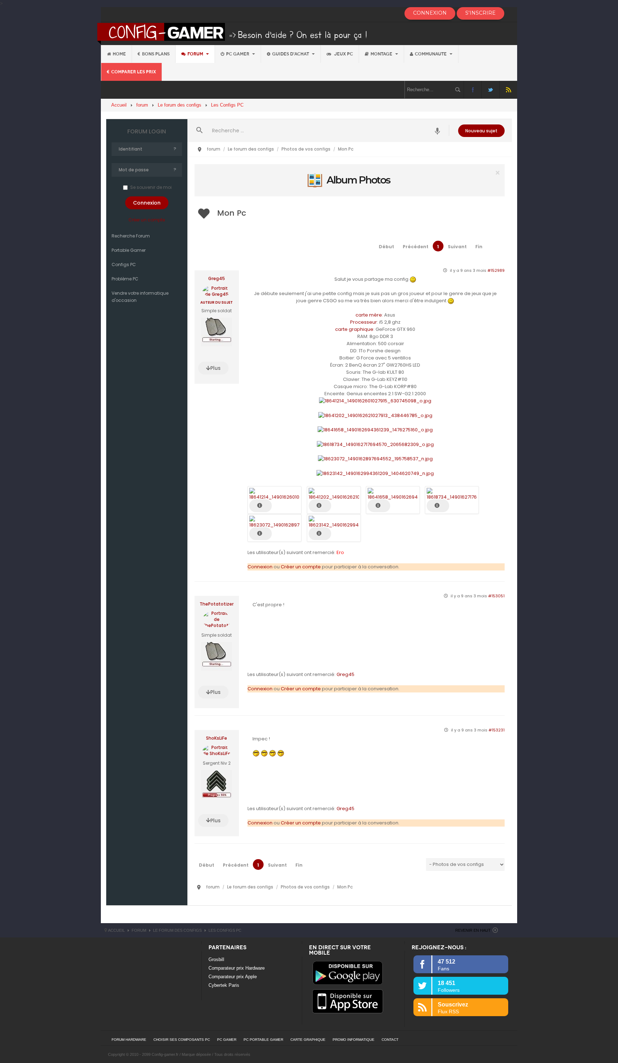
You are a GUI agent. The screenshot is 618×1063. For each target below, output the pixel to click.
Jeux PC (343, 54)
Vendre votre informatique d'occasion (140, 296)
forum (195, 54)
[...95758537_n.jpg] (375, 458)
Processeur (363, 322)
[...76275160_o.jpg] (375, 429)
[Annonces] (437, 130)
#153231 (497, 730)
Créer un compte (146, 220)
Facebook (472, 89)
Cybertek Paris (224, 985)
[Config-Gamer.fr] (232, 33)
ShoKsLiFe (216, 738)
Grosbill (216, 959)
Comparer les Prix (133, 71)
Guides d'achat (291, 54)
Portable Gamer (129, 250)
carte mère (368, 315)
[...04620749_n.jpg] (375, 473)
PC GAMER (226, 1040)
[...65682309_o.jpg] (375, 444)
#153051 (496, 596)
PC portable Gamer (263, 1040)
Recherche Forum (131, 236)
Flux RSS (508, 89)
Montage (382, 54)
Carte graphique (307, 1040)
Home (119, 54)
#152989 (496, 270)
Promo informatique (353, 1040)
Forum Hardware (129, 1040)
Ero (340, 552)
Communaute (431, 54)
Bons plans (156, 54)
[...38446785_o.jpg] (375, 415)
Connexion (260, 566)
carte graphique (354, 329)
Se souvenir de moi (151, 187)
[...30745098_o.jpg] (375, 400)
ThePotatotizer (217, 604)
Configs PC (124, 264)
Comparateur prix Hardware (237, 968)
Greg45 (216, 278)
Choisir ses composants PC (181, 1040)
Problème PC (125, 279)
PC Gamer (238, 54)
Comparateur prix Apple (233, 976)
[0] (349, 180)
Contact (390, 1040)
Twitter (490, 89)
